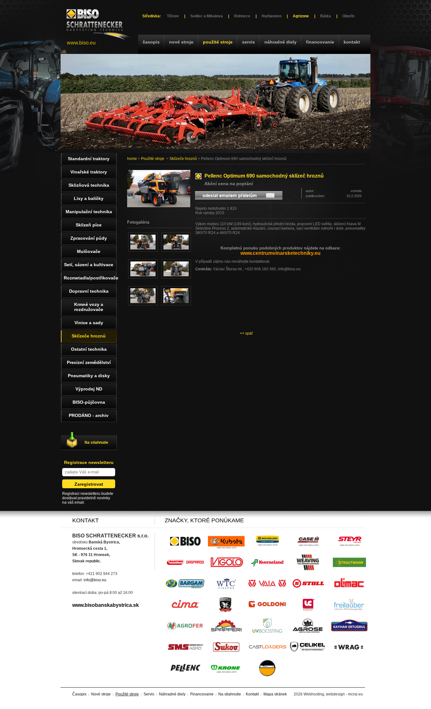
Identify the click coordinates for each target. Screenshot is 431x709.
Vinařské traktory (88, 171)
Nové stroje (181, 41)
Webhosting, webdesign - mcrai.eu (333, 694)
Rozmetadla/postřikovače (90, 277)
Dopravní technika (89, 291)
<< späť (246, 333)
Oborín (348, 16)
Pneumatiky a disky (89, 375)
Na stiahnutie (96, 442)
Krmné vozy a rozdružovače (88, 307)
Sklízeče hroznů (183, 158)
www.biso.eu (81, 42)
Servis (248, 41)
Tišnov (173, 16)
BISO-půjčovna (89, 402)
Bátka (325, 16)
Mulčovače (88, 251)
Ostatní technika (89, 349)
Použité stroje (218, 41)
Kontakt (352, 41)
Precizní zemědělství (89, 362)
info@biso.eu (95, 580)
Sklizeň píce (89, 224)
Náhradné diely (280, 41)
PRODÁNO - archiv (89, 415)
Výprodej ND (88, 388)
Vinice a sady (88, 322)
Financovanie (320, 41)
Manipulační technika (89, 211)
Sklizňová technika (88, 185)
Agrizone (301, 16)
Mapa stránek (275, 694)
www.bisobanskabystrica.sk (105, 605)
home (132, 158)
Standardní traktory (88, 158)
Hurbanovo (271, 16)
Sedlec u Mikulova (206, 16)
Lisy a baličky (88, 198)
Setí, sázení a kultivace (88, 264)
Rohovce (242, 16)
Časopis (151, 41)
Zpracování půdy (88, 238)
